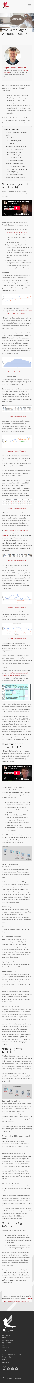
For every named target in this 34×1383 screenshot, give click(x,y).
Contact (4, 1350)
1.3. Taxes (10, 143)
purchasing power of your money (17, 232)
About (4, 1337)
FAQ (3, 1345)
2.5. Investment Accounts (15, 160)
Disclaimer (5, 1362)
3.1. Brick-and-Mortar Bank (16, 166)
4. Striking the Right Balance (15, 177)
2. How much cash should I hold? (17, 146)
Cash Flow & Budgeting (22, 38)
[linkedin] (12, 1368)
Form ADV (5, 1359)
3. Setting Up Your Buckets (14, 163)
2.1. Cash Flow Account (15, 149)
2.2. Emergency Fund (14, 152)
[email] (16, 1368)
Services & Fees (7, 1340)
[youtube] (4, 1368)
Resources (5, 1348)
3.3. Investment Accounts (15, 174)
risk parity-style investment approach (16, 530)
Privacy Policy (7, 1357)
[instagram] (8, 1368)
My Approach (6, 1343)
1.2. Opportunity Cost (14, 141)
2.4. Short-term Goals (14, 158)
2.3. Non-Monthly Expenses (16, 155)
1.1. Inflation (11, 138)
